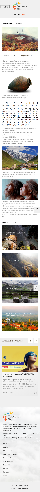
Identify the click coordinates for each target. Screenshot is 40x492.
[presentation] (30, 340)
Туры (5, 475)
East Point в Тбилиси (10, 454)
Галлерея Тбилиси (9, 458)
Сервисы (6, 472)
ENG (19, 14)
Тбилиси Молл (8, 461)
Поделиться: (26, 55)
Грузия (5, 468)
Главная (5, 447)
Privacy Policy (23, 485)
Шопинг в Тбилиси (9, 451)
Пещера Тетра (7, 465)
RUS (23, 14)
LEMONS (25, 488)
